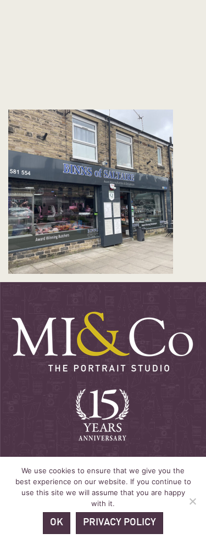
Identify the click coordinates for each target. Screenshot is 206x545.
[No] (192, 501)
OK (56, 522)
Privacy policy (119, 522)
